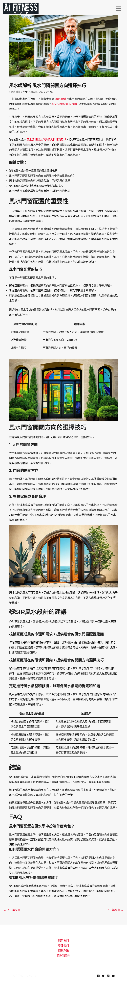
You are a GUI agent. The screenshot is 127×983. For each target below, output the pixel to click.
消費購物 (16, 91)
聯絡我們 (63, 945)
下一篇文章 (115, 909)
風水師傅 (60, 99)
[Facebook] (98, 975)
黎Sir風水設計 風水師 (64, 104)
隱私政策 (63, 950)
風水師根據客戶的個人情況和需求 (46, 139)
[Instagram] (108, 975)
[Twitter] (103, 975)
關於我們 (63, 940)
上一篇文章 (12, 909)
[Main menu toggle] (119, 9)
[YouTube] (113, 975)
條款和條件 (63, 955)
